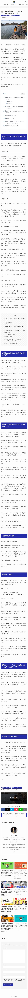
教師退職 (15, 789)
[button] (3, 809)
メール (5, 969)
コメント (5, 948)
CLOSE (22, 93)
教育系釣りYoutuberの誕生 (12, 125)
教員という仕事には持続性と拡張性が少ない (15, 98)
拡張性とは (9, 103)
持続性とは (9, 101)
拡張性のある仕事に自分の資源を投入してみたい (15, 107)
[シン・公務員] (14, 1)
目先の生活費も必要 (11, 115)
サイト (4, 974)
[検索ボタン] (26, 1)
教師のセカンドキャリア (15, 15)
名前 (4, 965)
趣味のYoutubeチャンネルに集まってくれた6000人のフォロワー (15, 122)
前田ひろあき (14, 835)
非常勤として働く (10, 118)
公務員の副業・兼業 (6, 15)
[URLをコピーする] (25, 809)
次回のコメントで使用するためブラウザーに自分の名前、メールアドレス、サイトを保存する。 (14, 980)
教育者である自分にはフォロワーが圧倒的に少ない (15, 111)
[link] (14, 852)
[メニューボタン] (1, 1)
